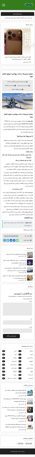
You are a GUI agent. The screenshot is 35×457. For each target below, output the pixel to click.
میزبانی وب (26, 381)
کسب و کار (26, 377)
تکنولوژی (25, 364)
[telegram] (8, 243)
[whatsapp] (17, 243)
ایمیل (30, 330)
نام (31, 321)
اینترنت (26, 357)
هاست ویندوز (17, 454)
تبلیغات (10, 360)
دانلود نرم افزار (29, 446)
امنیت (10, 354)
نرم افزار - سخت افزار (10, 381)
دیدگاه (30, 304)
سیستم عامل (10, 367)
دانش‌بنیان (10, 364)
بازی (9, 357)
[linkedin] (11, 243)
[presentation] (31, 47)
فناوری (26, 374)
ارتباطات (26, 354)
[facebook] (14, 243)
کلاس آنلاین (20, 446)
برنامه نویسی (26, 360)
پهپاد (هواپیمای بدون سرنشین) (11, 238)
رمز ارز (26, 367)
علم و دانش (19, 88)
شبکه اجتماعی (26, 371)
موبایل (10, 377)
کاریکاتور (10, 374)
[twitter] (4, 243)
